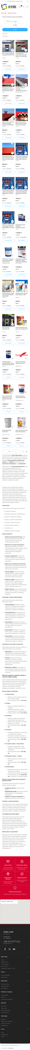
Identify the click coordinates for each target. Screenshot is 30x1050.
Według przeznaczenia (12, 13)
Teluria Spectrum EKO (5, 1010)
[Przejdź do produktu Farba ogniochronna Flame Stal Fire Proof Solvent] (22, 423)
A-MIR (2, 960)
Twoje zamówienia (5, 984)
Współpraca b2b (4, 1034)
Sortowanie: (4, 33)
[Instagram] (9, 949)
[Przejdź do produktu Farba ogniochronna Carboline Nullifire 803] (22, 389)
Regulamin (3, 1019)
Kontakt (3, 1036)
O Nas (2, 1032)
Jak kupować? (4, 977)
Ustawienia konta (5, 986)
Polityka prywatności (5, 1023)
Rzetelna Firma (4, 1025)
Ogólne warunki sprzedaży (6, 1021)
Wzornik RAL (4, 1006)
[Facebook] (5, 949)
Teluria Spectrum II (5, 1012)
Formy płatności (4, 995)
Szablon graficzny (7, 1048)
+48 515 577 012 (11, 941)
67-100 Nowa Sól (5, 964)
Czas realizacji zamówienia (7, 999)
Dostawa (3, 997)
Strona (9, 451)
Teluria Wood (4, 1008)
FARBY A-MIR (3, 13)
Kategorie (15, 29)
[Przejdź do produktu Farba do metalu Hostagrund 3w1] (8, 320)
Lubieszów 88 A (4, 962)
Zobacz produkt (8, 69)
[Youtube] (14, 949)
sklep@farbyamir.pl (7, 943)
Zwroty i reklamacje (5, 975)
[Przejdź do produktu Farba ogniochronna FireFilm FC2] (8, 423)
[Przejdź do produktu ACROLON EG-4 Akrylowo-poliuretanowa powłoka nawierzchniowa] (8, 252)
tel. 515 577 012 (4, 966)
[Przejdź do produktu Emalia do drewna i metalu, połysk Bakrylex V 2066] (22, 286)
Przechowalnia (4, 988)
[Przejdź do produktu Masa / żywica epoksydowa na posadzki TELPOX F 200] (8, 46)
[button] (28, 1)
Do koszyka (8, 377)
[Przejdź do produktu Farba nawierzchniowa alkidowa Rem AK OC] (22, 354)
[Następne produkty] (23, 451)
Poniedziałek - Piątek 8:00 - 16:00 (8, 968)
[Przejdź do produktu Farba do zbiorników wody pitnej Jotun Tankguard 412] (22, 320)
